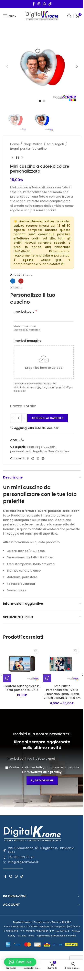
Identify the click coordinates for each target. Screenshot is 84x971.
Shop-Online (33, 144)
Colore (15, 275)
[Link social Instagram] (39, 4)
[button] (7, 66)
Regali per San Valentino (28, 149)
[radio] (12, 281)
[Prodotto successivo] (22, 157)
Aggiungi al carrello (47, 418)
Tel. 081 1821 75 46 (21, 857)
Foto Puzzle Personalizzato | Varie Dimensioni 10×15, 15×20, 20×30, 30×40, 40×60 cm (62, 692)
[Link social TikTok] (50, 4)
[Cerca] (69, 16)
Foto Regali (55, 144)
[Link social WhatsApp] (44, 4)
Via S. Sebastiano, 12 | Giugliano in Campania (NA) (41, 850)
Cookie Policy (26, 935)
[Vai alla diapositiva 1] (40, 101)
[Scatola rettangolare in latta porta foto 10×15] (22, 663)
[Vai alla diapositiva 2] (44, 101)
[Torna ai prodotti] (17, 157)
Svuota (17, 287)
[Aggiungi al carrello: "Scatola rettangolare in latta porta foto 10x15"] (7, 678)
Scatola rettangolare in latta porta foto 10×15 (22, 688)
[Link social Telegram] (43, 458)
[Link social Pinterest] (32, 458)
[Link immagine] (33, 834)
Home (14, 144)
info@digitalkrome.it (23, 862)
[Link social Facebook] (33, 4)
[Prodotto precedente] (12, 157)
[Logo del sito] (42, 15)
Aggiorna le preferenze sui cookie (56, 935)
